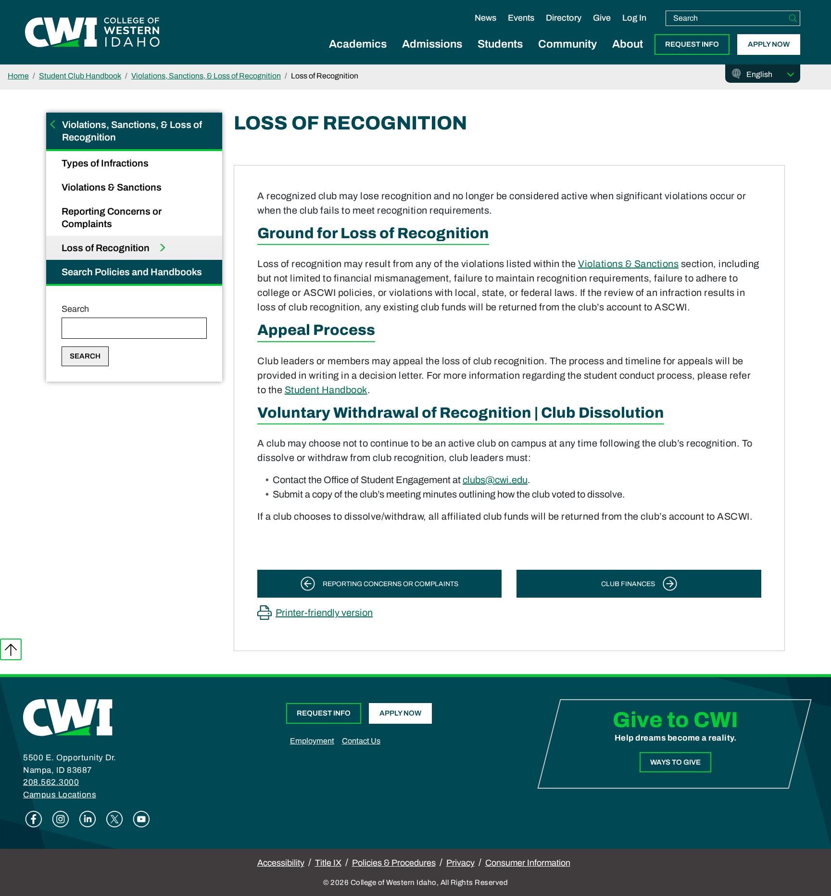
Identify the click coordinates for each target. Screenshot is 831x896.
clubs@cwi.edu (495, 479)
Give (602, 18)
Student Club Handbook (80, 76)
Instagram (60, 819)
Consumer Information (527, 863)
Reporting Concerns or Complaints (112, 217)
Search (75, 309)
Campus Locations (59, 794)
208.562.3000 (51, 782)
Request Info (692, 44)
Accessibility (280, 863)
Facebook (33, 819)
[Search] (793, 18)
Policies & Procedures (394, 863)
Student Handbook (326, 389)
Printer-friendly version (324, 612)
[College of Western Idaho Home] (92, 32)
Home (18, 76)
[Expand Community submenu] (567, 55)
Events (521, 18)
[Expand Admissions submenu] (432, 55)
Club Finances (628, 584)
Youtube (141, 819)
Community (567, 44)
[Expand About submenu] (627, 55)
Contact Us (361, 741)
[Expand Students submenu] (500, 55)
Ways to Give (675, 762)
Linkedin (87, 819)
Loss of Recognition (106, 248)
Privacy (460, 863)
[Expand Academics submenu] (357, 55)
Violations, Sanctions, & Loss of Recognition (206, 76)
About (627, 44)
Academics (358, 44)
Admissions (432, 44)
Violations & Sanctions (113, 187)
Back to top (11, 649)
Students (500, 44)
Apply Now (769, 44)
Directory (563, 18)
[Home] (68, 717)
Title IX (328, 863)
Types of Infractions (106, 163)
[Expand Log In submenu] (634, 28)
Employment (312, 741)
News (485, 18)
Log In (634, 18)
